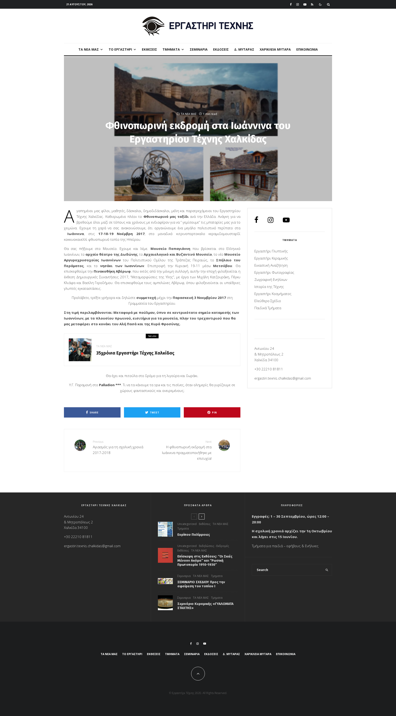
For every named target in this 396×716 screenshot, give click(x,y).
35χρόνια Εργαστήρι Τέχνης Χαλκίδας (135, 353)
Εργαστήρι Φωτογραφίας (274, 272)
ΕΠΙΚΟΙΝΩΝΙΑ (307, 49)
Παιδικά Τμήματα (267, 308)
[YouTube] (305, 4)
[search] (327, 569)
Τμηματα (183, 528)
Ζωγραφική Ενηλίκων (270, 279)
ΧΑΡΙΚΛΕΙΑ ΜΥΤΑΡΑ (275, 49)
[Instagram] (297, 4)
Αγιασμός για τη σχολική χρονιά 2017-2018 (118, 447)
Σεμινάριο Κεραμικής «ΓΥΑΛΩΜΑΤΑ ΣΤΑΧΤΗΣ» (205, 606)
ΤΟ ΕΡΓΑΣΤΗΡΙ (120, 49)
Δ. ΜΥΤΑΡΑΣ (244, 49)
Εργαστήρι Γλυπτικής (271, 251)
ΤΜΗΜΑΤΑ (171, 49)
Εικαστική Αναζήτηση (271, 265)
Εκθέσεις (149, 49)
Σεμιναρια (199, 49)
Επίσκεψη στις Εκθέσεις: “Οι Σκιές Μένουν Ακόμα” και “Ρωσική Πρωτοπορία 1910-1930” (204, 560)
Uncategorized (187, 524)
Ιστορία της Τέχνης (269, 286)
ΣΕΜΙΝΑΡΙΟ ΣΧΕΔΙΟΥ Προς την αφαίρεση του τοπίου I (201, 584)
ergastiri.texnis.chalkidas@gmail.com (282, 378)
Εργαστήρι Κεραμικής (271, 258)
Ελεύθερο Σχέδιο (267, 300)
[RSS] (312, 4)
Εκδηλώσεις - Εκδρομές (214, 546)
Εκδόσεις (221, 49)
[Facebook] (291, 4)
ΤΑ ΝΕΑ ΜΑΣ (88, 49)
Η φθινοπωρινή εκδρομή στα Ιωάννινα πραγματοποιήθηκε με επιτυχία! (187, 450)
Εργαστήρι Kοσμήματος (273, 293)
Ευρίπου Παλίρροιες (193, 535)
